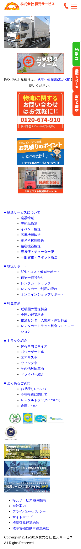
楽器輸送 (27, 218)
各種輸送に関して (34, 394)
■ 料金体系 (12, 303)
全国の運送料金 (32, 314)
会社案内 (19, 506)
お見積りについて (34, 389)
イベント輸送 (31, 229)
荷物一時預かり (32, 277)
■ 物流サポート (15, 266)
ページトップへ (40, 203)
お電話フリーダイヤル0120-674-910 (76, 103)
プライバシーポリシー (29, 511)
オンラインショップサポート (42, 294)
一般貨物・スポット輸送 (39, 257)
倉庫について (31, 406)
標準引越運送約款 (25, 522)
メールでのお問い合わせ (76, 78)
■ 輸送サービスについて (22, 212)
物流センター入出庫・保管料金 (44, 320)
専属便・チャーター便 (37, 251)
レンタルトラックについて (41, 400)
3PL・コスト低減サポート (40, 272)
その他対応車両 (32, 368)
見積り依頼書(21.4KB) (53, 79)
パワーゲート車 (32, 352)
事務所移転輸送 (32, 240)
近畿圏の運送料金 (34, 309)
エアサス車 (29, 357)
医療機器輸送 (31, 234)
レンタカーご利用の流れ (39, 289)
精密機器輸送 (31, 246)
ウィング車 (29, 363)
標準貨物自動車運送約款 (30, 528)
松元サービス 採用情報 (29, 500)
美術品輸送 (29, 223)
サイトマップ (22, 517)
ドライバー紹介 (32, 374)
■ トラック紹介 (15, 340)
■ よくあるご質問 (17, 383)
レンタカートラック (36, 283)
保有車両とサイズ (34, 346)
